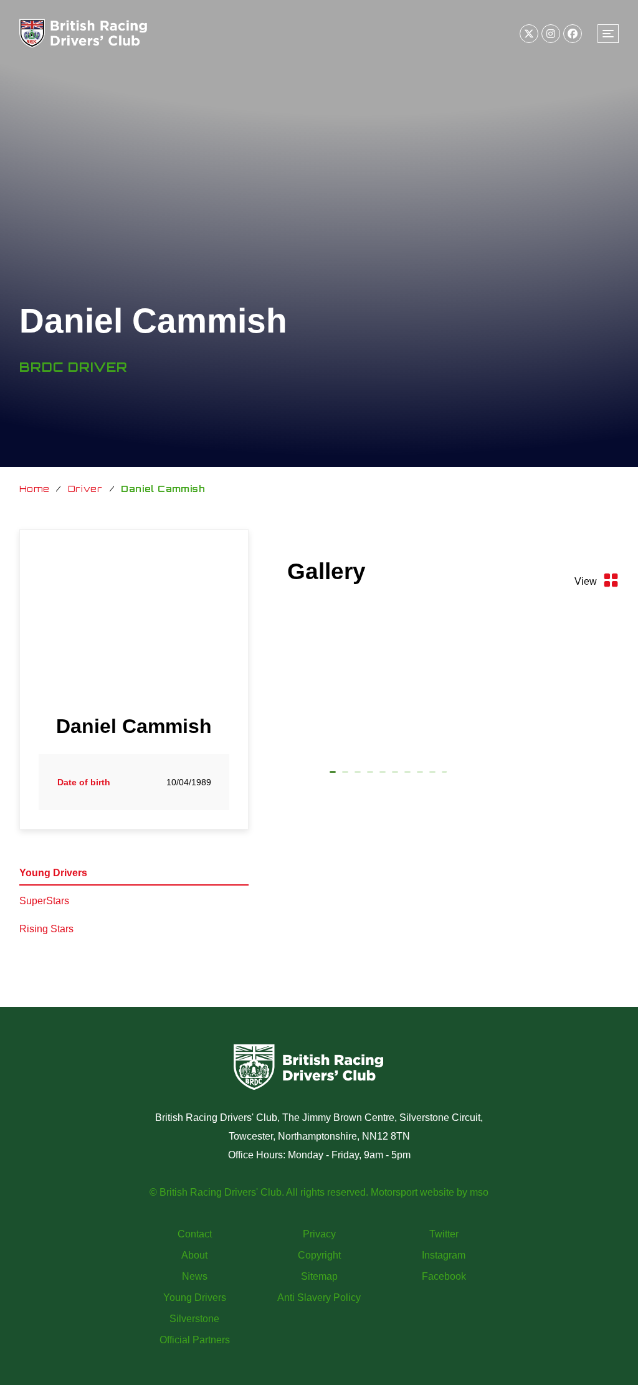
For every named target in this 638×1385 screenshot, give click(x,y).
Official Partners (195, 1340)
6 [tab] (395, 774)
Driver (85, 488)
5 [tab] (382, 774)
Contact (195, 1234)
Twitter (444, 1234)
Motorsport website (412, 1192)
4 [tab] (370, 774)
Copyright (319, 1255)
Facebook (444, 1276)
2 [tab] (345, 774)
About (194, 1255)
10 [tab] (445, 774)
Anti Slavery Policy (319, 1297)
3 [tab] (358, 774)
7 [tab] (407, 774)
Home (34, 488)
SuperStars (44, 901)
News (194, 1276)
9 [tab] (432, 774)
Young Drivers (53, 872)
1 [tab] (333, 774)
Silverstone (194, 1318)
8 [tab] (420, 774)
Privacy (319, 1234)
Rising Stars (46, 929)
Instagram (443, 1255)
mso (479, 1192)
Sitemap (319, 1276)
